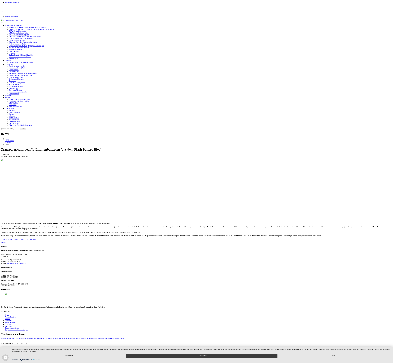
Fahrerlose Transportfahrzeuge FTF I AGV (23, 73)
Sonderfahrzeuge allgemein (18, 92)
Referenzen (8, 95)
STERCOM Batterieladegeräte (19, 35)
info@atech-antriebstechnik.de (16, 263)
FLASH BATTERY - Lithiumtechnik (21, 38)
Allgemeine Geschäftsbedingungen (20, 125)
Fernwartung (13, 105)
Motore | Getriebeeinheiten (17, 44)
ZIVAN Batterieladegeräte (17, 31)
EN (2, 13)
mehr (334, 356)
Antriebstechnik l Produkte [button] (13, 25)
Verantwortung (14, 119)
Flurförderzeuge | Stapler (17, 66)
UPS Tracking (13, 103)
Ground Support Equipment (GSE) (20, 75)
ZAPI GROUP (14, 118)
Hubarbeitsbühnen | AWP (17, 68)
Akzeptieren (201, 356)
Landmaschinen (14, 71)
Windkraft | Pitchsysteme (17, 83)
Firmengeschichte (14, 121)
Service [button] (7, 97)
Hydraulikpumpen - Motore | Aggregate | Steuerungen (26, 46)
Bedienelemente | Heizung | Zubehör (21, 55)
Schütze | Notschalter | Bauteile (19, 47)
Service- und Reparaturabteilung (19, 99)
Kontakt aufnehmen (11, 17)
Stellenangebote (14, 123)
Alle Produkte (13, 59)
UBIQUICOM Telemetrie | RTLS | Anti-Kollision (25, 36)
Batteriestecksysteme (15, 49)
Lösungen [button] (8, 60)
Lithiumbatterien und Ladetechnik (20, 57)
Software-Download (15, 107)
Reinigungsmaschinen (16, 77)
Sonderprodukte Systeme (17, 40)
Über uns (12, 116)
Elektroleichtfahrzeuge (16, 79)
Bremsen (12, 53)
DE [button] (2, 11)
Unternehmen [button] (9, 108)
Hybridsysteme (14, 94)
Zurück (3, 243)
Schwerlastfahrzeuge (15, 90)
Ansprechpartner (14, 112)
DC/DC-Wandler (14, 51)
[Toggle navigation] (1, 22)
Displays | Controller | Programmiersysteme (23, 42)
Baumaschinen (14, 70)
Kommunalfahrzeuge (16, 86)
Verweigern (69, 356)
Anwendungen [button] (10, 64)
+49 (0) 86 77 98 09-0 (12, 2)
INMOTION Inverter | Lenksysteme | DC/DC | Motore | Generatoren (31, 29)
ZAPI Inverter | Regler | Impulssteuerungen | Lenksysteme (27, 27)
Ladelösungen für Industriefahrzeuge (21, 62)
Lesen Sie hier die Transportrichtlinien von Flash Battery (19, 239)
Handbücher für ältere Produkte (19, 101)
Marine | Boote (14, 84)
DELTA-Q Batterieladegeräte (18, 33)
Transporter (12, 81)
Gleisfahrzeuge (14, 88)
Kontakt (11, 114)
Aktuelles (12, 110)
